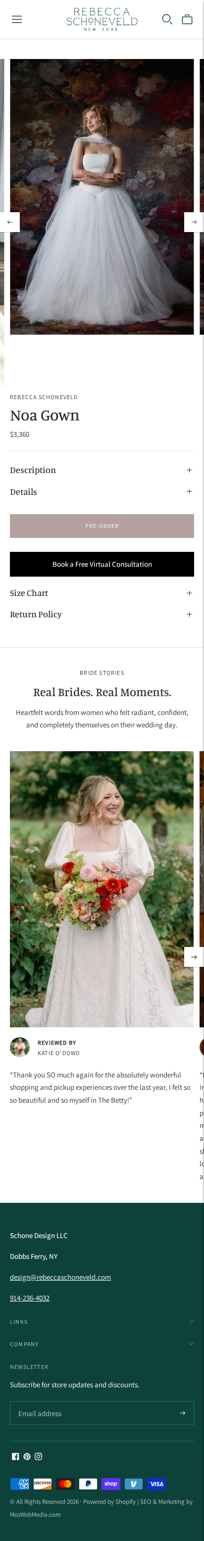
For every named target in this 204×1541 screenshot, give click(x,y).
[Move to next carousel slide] (194, 957)
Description (33, 469)
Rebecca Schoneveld (44, 397)
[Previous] (10, 222)
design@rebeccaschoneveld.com (60, 1277)
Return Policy (36, 613)
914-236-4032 (30, 1298)
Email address (38, 1402)
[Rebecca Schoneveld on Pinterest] (27, 1457)
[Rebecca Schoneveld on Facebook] (15, 1457)
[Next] (194, 222)
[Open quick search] (167, 19)
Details (23, 491)
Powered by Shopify (109, 1501)
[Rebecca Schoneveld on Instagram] (38, 1457)
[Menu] (17, 19)
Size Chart (29, 592)
